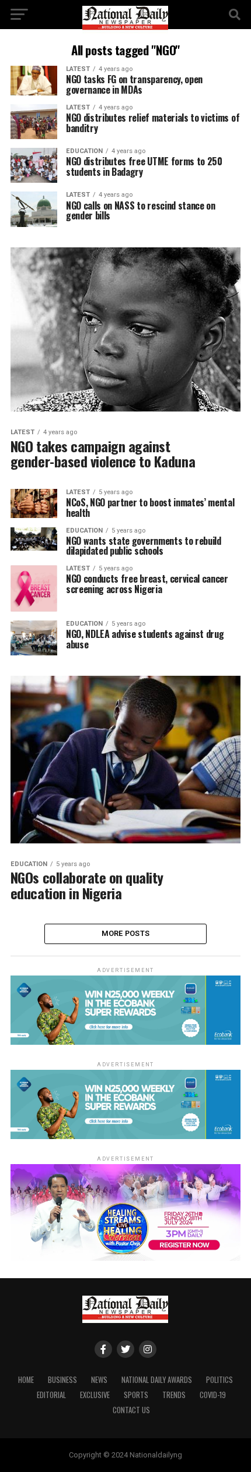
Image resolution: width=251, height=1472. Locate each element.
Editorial (51, 1394)
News (99, 1379)
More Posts (126, 933)
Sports (136, 1394)
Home (26, 1379)
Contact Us (131, 1410)
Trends (174, 1394)
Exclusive (95, 1394)
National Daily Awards (156, 1379)
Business (62, 1379)
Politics (219, 1379)
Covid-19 (213, 1394)
